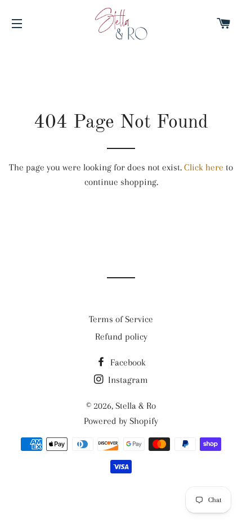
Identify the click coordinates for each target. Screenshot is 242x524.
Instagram (127, 379)
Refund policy (121, 336)
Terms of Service (121, 319)
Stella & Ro (135, 405)
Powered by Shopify (121, 420)
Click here (203, 167)
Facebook (127, 362)
